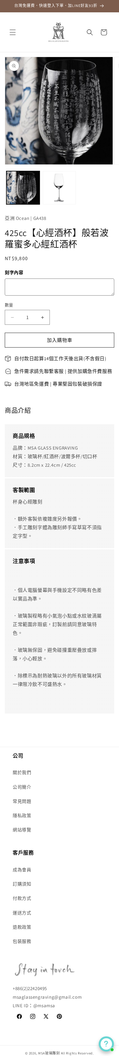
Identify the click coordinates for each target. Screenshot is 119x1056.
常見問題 (22, 801)
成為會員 (22, 870)
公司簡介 (22, 787)
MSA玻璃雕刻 (49, 1053)
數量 (9, 305)
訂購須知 (22, 884)
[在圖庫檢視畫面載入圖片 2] (59, 187)
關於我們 (22, 772)
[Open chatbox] (106, 1044)
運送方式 (22, 913)
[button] (13, 32)
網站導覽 (22, 830)
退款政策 (22, 927)
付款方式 (22, 898)
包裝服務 (22, 941)
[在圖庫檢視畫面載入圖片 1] (23, 187)
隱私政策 (22, 815)
